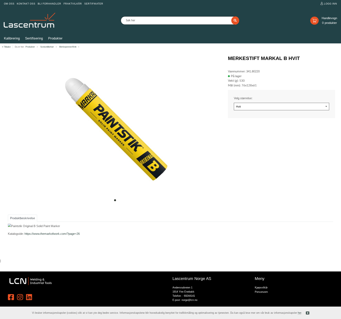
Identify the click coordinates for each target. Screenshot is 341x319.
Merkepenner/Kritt (67, 47)
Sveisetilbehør (47, 47)
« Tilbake (6, 47)
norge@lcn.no (189, 299)
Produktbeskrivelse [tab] (22, 218)
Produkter (30, 47)
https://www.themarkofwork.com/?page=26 (52, 233)
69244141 (189, 295)
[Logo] (29, 20)
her (299, 312)
